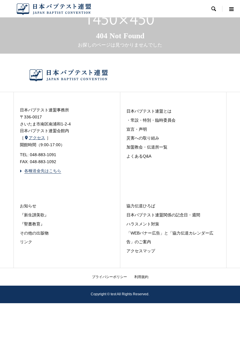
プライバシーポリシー (109, 277)
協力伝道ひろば (140, 205)
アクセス (34, 137)
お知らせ (28, 205)
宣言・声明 (136, 129)
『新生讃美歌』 (34, 215)
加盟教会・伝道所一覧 (146, 147)
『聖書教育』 (32, 224)
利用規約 (141, 277)
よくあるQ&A (138, 156)
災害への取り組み (142, 138)
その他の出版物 (34, 233)
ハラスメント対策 (142, 224)
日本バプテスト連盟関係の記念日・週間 (163, 215)
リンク (26, 241)
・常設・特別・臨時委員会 (151, 120)
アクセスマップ (140, 251)
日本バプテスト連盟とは (149, 111)
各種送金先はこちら (40, 170)
